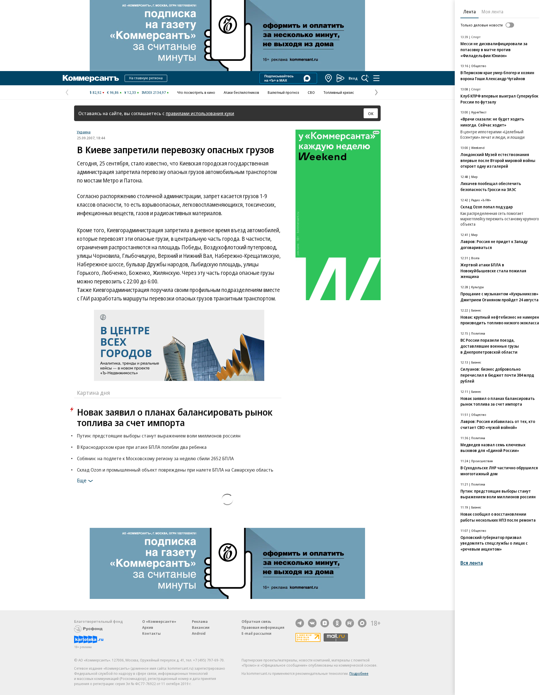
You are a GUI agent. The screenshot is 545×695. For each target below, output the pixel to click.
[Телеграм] (299, 623)
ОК (371, 113)
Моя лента (492, 12)
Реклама (200, 621)
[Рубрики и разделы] (376, 78)
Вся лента (471, 563)
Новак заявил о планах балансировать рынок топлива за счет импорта (174, 417)
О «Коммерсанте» (159, 621)
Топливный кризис (338, 92)
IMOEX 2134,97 (154, 92)
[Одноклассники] (337, 623)
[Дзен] (324, 623)
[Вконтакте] (312, 623)
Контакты (151, 633)
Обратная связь (256, 621)
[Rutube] (349, 623)
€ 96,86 (113, 92)
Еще (81, 480)
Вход (353, 78)
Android (199, 633)
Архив (147, 627)
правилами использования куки (200, 113)
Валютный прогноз (283, 92)
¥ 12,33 (130, 92)
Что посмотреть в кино (196, 92)
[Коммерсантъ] (91, 78)
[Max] (362, 623)
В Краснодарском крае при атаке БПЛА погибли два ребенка (142, 447)
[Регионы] (328, 78)
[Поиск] (365, 78)
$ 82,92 (95, 92)
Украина (84, 131)
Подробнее (358, 673)
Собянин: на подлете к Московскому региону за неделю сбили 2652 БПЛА (155, 458)
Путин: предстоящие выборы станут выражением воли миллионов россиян (158, 435)
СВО (311, 92)
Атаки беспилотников (241, 92)
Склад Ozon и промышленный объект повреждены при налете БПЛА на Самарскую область (175, 469)
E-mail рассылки (256, 633)
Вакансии (200, 627)
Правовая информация (263, 627)
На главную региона (146, 77)
